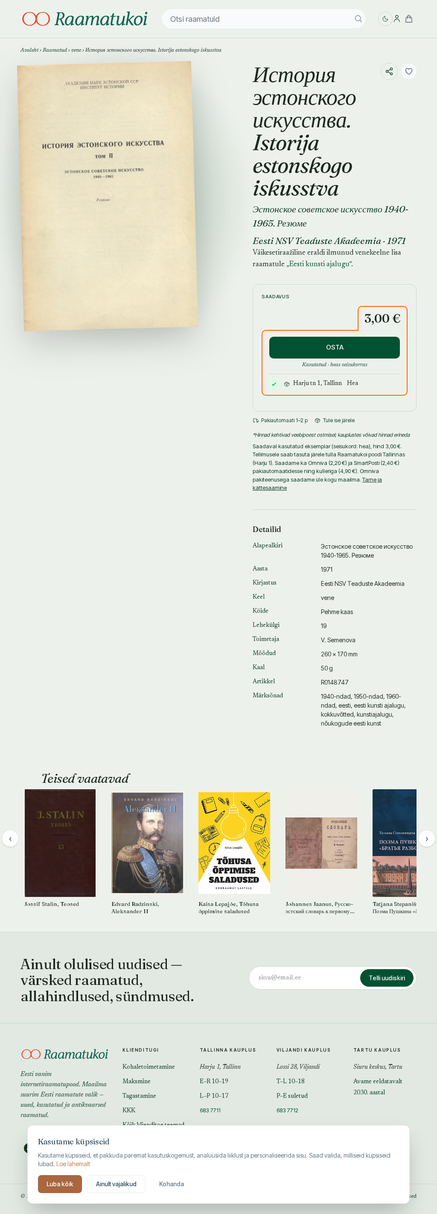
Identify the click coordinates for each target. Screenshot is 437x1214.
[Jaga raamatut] (389, 71)
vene (76, 50)
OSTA (335, 347)
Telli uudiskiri (387, 978)
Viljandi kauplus (304, 1049)
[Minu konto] (397, 19)
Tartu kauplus (377, 1049)
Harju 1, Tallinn (220, 1067)
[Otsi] (358, 19)
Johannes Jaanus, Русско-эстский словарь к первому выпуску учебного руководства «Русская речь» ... (320, 907)
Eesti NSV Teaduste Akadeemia (317, 241)
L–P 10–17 (214, 1096)
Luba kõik (60, 1184)
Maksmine (136, 1082)
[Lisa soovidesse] (409, 71)
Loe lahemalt (73, 1163)
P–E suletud (292, 1096)
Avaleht (29, 50)
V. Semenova (338, 640)
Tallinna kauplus (228, 1049)
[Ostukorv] (409, 18)
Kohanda (171, 1184)
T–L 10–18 (291, 1082)
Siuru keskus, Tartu (377, 1067)
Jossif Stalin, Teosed (51, 903)
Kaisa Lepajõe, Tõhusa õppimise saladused (228, 907)
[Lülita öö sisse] (385, 19)
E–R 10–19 (214, 1082)
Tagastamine (139, 1096)
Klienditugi (140, 1049)
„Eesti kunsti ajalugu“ (318, 264)
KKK (128, 1111)
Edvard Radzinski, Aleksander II (135, 907)
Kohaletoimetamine (148, 1067)
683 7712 (287, 1110)
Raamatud (55, 50)
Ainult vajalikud (116, 1184)
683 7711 (210, 1110)
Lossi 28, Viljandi (298, 1067)
